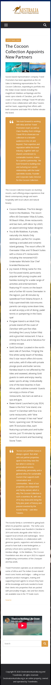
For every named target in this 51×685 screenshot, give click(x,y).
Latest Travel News (13, 40)
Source (8, 600)
